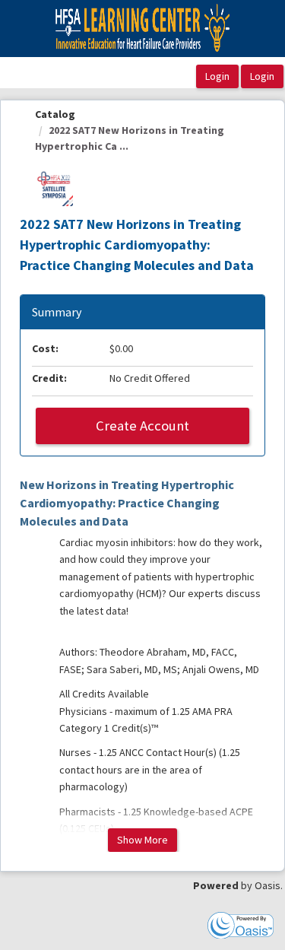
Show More (142, 840)
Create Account (142, 425)
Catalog (55, 114)
